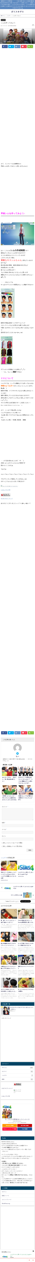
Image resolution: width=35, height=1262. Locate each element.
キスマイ (17, 1071)
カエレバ (19, 1121)
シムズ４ (3, 19)
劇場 (17, 1079)
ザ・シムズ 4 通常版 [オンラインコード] (17, 1119)
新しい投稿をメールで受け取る (12, 846)
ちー (17, 756)
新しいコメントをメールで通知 (12, 843)
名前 (3, 822)
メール (4, 829)
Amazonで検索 (10, 1125)
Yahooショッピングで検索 (9, 1129)
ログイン (4, 1191)
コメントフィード (6, 1199)
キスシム (17, 1067)
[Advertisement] (17, 70)
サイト (4, 836)
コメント (5, 806)
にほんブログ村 (5, 490)
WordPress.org (6, 1203)
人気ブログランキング (7, 1088)
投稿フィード (5, 1195)
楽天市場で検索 (25, 1125)
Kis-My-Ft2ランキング (7, 498)
